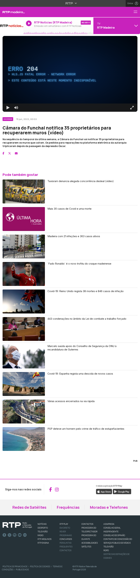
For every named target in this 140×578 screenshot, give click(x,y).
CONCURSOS (66, 539)
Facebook (4, 535)
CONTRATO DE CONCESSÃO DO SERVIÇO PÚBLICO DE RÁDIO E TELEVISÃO (117, 543)
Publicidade (22, 569)
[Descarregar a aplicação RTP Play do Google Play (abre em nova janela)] (122, 491)
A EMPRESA (108, 524)
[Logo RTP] (17, 525)
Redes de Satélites (29, 507)
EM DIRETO (65, 527)
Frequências (68, 507)
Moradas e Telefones (109, 507)
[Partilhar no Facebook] (3, 153)
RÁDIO (40, 535)
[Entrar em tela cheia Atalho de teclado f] (132, 108)
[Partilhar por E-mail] (16, 153)
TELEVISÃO (43, 531)
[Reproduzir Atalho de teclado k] (8, 108)
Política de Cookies (40, 566)
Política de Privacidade (15, 566)
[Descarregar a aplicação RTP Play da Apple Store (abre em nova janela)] (104, 491)
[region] (70, 74)
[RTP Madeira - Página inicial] (11, 12)
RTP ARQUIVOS (44, 539)
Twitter (9, 535)
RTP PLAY (64, 524)
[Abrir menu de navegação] (137, 12)
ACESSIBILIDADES (89, 542)
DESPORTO (43, 527)
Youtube (20, 535)
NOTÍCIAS (42, 524)
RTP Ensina (43, 542)
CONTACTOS (87, 524)
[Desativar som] (16, 108)
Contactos (65, 550)
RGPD (106, 550)
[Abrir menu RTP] (70, 3)
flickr (25, 535)
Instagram (15, 535)
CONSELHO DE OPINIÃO (114, 535)
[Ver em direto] (11, 25)
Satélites (86, 546)
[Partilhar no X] (9, 153)
